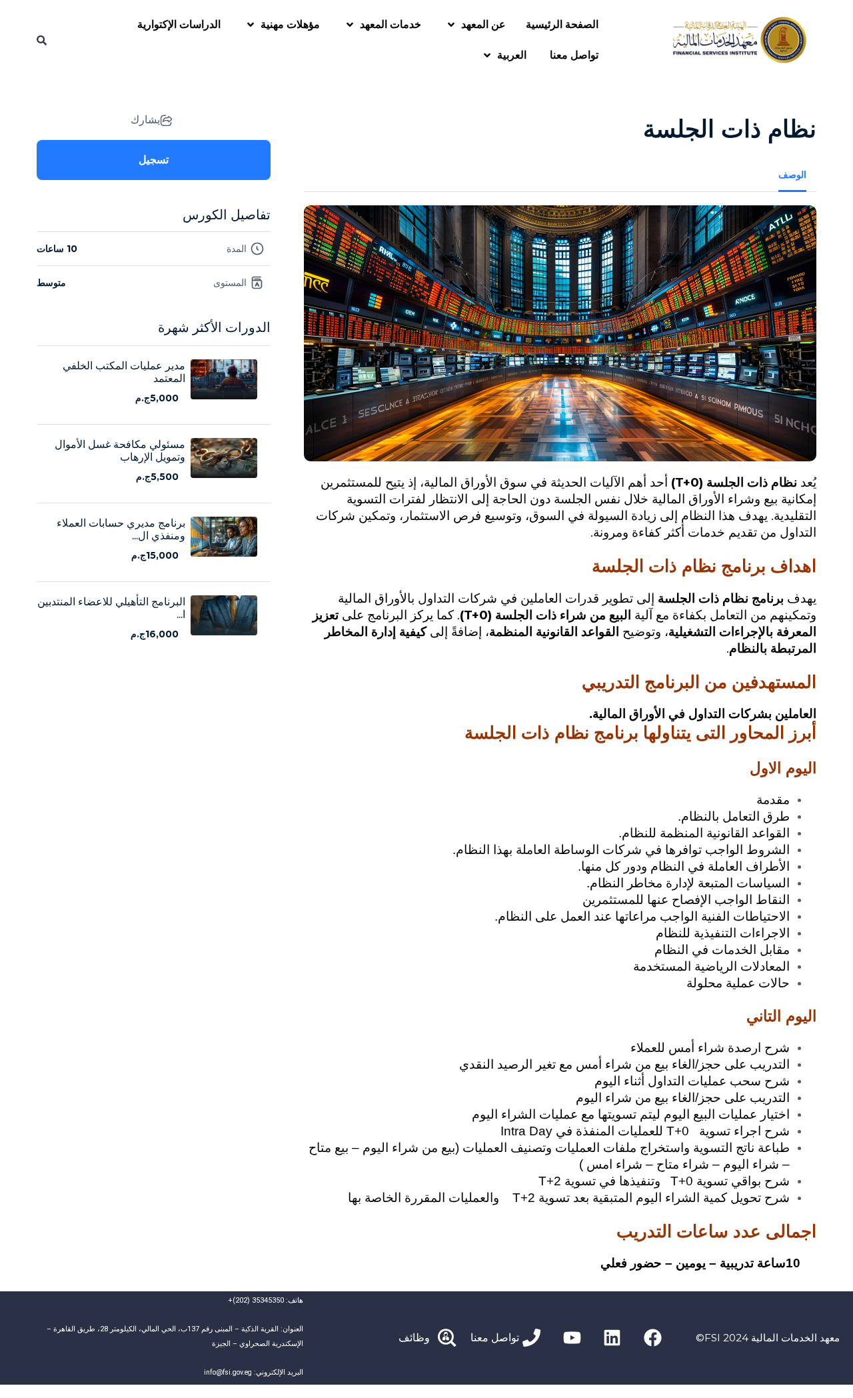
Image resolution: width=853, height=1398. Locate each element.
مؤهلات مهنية (290, 24)
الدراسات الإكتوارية (179, 24)
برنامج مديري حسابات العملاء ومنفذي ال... (121, 529)
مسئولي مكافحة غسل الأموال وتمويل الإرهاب (120, 450)
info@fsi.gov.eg (228, 1372)
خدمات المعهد (390, 24)
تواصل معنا (574, 55)
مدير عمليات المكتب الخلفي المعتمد (124, 372)
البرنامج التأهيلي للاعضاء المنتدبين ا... (111, 608)
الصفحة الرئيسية (562, 24)
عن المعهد (483, 24)
